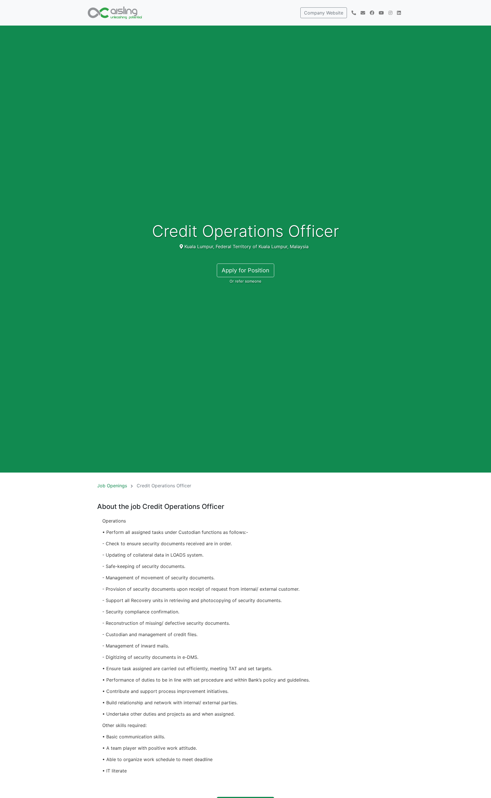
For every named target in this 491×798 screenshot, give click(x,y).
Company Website (323, 13)
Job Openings (112, 485)
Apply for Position (245, 270)
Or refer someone (245, 281)
